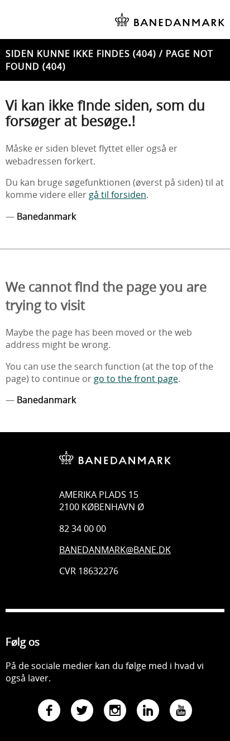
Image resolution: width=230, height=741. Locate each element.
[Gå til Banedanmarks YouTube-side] (181, 711)
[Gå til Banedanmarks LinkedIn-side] (148, 711)
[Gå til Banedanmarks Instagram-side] (115, 711)
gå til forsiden (117, 194)
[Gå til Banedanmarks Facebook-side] (49, 711)
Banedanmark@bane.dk (115, 550)
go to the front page (136, 378)
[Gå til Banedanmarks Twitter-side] (82, 711)
